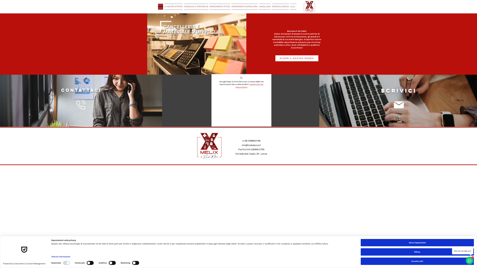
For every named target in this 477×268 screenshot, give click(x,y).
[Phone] (81, 105)
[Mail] (399, 104)
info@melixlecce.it (251, 145)
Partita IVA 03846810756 (251, 149)
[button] (243, 72)
